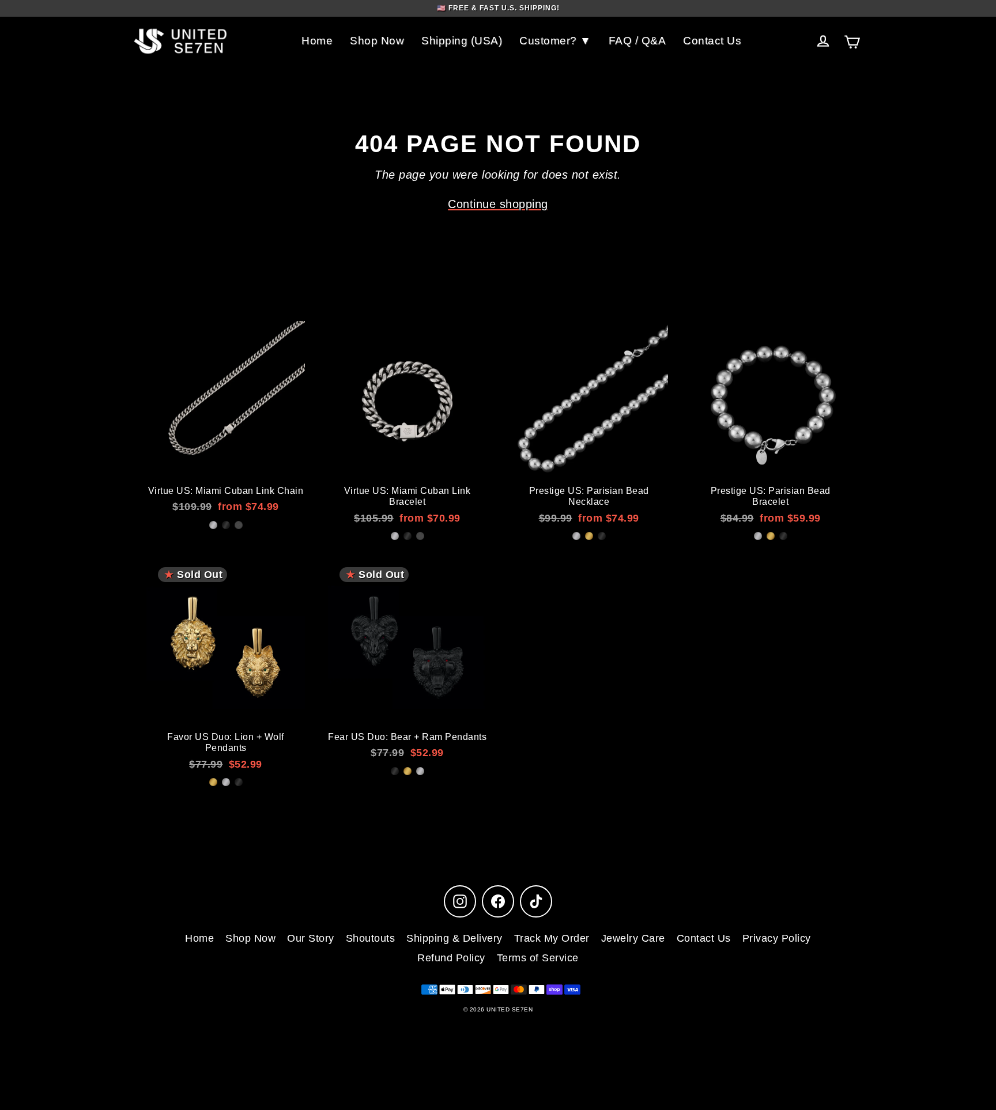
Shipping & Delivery (454, 938)
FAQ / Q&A (637, 41)
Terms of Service (538, 958)
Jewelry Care (633, 938)
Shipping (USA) (461, 41)
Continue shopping (498, 204)
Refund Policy (451, 958)
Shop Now (377, 41)
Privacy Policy (776, 938)
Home (317, 41)
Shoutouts (370, 938)
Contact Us (712, 41)
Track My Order (552, 938)
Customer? (549, 41)
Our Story (310, 938)
